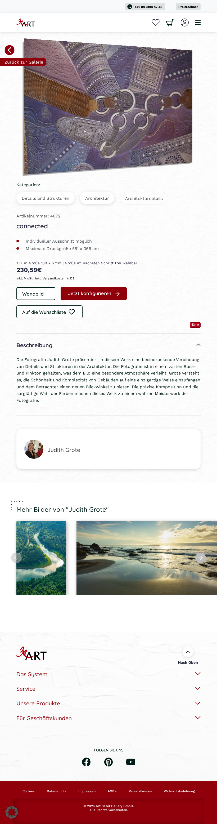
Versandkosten (140, 791)
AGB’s (112, 791)
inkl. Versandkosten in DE (55, 278)
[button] (11, 812)
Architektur (97, 198)
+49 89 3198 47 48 (148, 7)
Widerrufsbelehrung (179, 791)
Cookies (28, 791)
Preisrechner (188, 7)
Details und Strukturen (45, 198)
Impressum (87, 791)
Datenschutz (56, 791)
